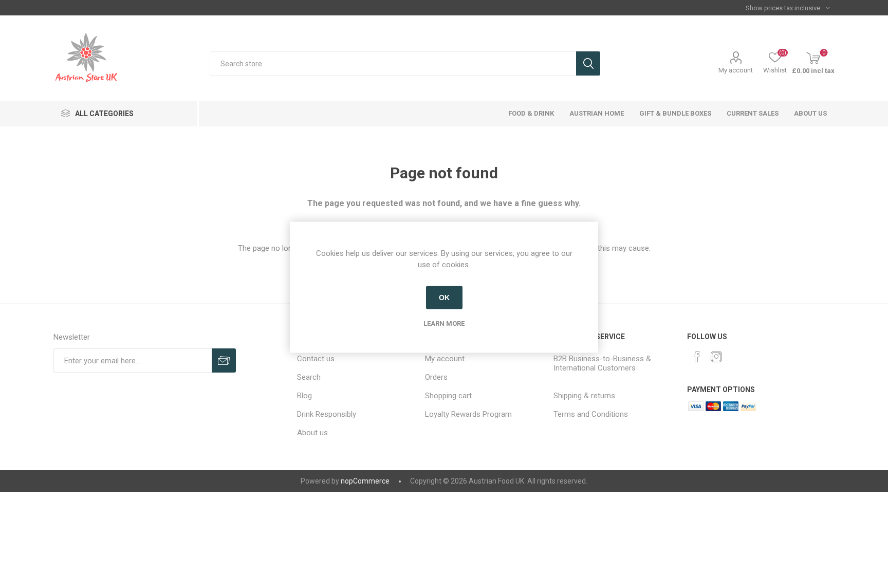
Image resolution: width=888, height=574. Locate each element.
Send (224, 360)
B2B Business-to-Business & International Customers (602, 363)
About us (312, 432)
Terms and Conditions (590, 414)
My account (735, 70)
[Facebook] (697, 356)
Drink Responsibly (326, 414)
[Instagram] (716, 356)
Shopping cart (448, 395)
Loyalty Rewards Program (468, 414)
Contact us (316, 358)
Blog (304, 395)
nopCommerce (365, 481)
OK (444, 297)
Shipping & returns (584, 395)
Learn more (444, 323)
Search (588, 63)
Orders (436, 377)
